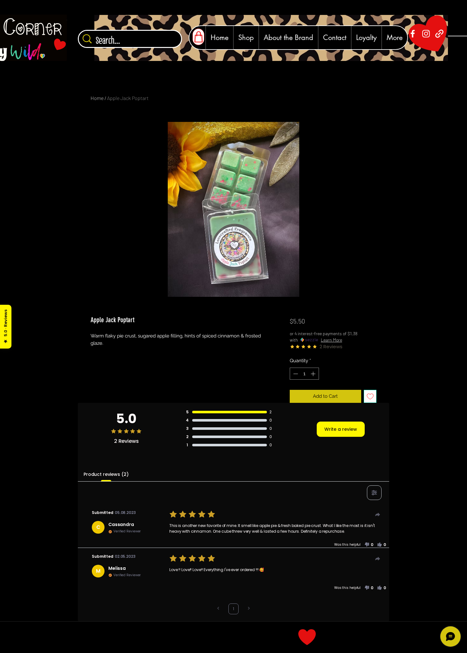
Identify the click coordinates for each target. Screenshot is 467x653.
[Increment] (313, 374)
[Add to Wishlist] (370, 396)
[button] (368, 545)
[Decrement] (295, 374)
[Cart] (198, 37)
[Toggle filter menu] (374, 492)
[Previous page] (218, 609)
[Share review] (378, 514)
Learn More (331, 340)
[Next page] (249, 609)
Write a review (340, 429)
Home (97, 98)
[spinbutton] (304, 374)
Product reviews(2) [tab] (106, 474)
